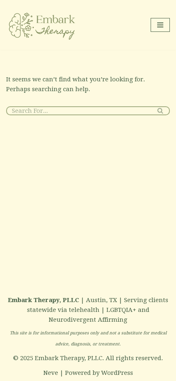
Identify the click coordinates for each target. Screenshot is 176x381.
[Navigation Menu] (160, 25)
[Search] (160, 110)
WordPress (117, 373)
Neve (50, 373)
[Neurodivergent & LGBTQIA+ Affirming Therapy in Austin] (42, 25)
